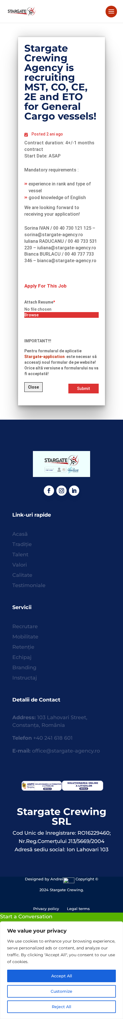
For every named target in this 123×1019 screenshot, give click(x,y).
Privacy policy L (51, 908)
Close (33, 387)
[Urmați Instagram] (61, 491)
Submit (83, 388)
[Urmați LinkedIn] (74, 491)
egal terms (79, 908)
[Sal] (41, 789)
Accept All (61, 975)
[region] (61, 970)
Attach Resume (39, 302)
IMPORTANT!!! (37, 341)
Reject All (61, 1006)
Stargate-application (45, 356)
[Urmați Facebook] (49, 491)
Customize (61, 991)
